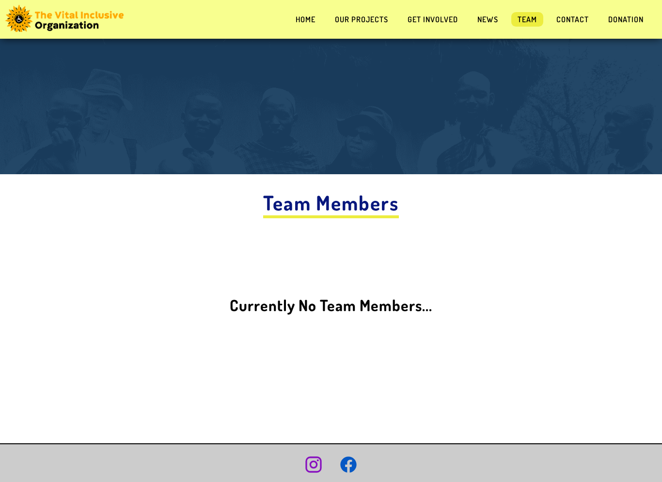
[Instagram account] (313, 465)
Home (305, 19)
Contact (572, 19)
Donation (626, 19)
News (487, 19)
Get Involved (433, 19)
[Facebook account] (348, 465)
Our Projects (361, 19)
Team (527, 19)
